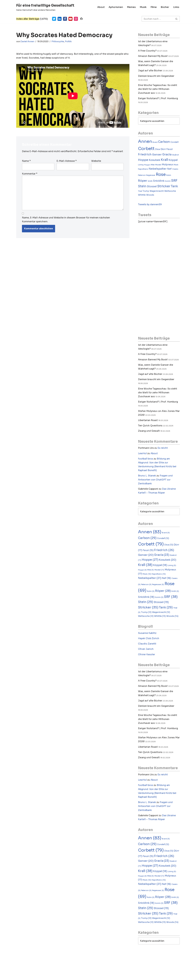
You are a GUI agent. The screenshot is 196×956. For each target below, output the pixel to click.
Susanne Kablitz (147, 633)
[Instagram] (76, 19)
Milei (153, 165)
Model (158, 164)
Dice (157, 149)
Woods (150, 194)
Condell (174, 142)
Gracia (166, 154)
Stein (142, 186)
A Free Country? (147, 50)
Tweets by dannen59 (150, 204)
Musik (143, 7)
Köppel (173, 160)
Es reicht (163, 447)
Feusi (169, 149)
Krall (164, 160)
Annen (145, 141)
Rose (161, 174)
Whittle (142, 195)
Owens (175, 169)
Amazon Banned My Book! (153, 56)
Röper (142, 181)
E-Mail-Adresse (67, 160)
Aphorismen (116, 7)
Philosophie (58, 41)
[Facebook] (65, 19)
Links (176, 7)
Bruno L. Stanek (147, 475)
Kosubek (154, 160)
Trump (145, 191)
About (101, 7)
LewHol (142, 453)
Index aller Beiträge (27, 18)
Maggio (147, 165)
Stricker (163, 186)
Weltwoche (170, 191)
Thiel (140, 191)
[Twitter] (54, 19)
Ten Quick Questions (150, 425)
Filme (154, 7)
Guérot (175, 155)
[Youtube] (70, 19)
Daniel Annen (27, 41)
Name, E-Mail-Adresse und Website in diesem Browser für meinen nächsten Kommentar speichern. (66, 219)
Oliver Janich (146, 648)
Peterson (142, 175)
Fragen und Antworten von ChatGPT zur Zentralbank (155, 479)
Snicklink (158, 180)
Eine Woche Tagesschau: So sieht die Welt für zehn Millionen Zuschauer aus (157, 89)
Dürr (163, 149)
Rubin (168, 175)
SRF (174, 181)
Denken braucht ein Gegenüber (156, 75)
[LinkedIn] (60, 19)
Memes (131, 7)
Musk (176, 165)
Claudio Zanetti (147, 643)
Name (26, 160)
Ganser (157, 154)
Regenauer (150, 175)
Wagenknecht (157, 191)
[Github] (81, 19)
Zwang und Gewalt (149, 430)
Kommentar (29, 173)
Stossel (152, 186)
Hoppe (143, 160)
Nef (169, 168)
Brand (155, 142)
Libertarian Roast (148, 420)
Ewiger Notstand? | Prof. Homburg (158, 98)
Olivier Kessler (146, 654)
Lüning (140, 165)
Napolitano (143, 169)
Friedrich (145, 154)
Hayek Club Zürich (148, 638)
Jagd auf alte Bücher (150, 70)
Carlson (164, 142)
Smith (150, 181)
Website (96, 160)
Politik (68, 41)
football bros (145, 458)
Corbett (146, 148)
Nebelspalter (158, 168)
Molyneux (167, 164)
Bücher (165, 7)
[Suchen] (176, 19)
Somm (168, 181)
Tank (174, 186)
